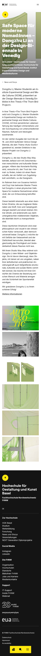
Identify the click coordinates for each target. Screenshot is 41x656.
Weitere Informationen (12, 294)
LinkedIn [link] (6, 554)
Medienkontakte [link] (9, 579)
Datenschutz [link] (6, 637)
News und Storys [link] (10, 82)
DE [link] (38, 5)
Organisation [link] (8, 565)
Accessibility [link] (6, 643)
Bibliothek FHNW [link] (10, 573)
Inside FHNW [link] (8, 593)
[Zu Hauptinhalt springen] (5, 14)
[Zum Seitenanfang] (5, 478)
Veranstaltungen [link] (9, 537)
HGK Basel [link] (7, 523)
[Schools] (13, 649)
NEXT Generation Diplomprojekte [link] (17, 540)
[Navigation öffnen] (27, 649)
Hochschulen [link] (8, 568)
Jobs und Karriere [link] (10, 576)
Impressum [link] (6, 640)
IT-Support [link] (7, 590)
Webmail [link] (6, 596)
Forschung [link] (7, 531)
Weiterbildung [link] (8, 529)
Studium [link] (6, 526)
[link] (9, 4)
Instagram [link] (6, 551)
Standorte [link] (6, 570)
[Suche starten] (20, 649)
